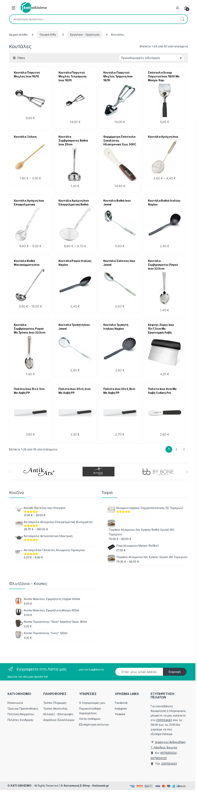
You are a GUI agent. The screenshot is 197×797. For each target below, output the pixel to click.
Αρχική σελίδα (18, 34)
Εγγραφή (175, 671)
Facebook (121, 702)
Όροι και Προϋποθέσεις (23, 708)
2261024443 (164, 720)
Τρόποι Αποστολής (55, 708)
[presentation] (187, 472)
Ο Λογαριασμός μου (92, 702)
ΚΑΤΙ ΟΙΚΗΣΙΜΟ (21, 785)
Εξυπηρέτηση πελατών (94, 724)
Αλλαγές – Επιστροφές (58, 714)
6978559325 (159, 758)
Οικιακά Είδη (48, 34)
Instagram (121, 708)
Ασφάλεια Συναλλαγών (58, 720)
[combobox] (93, 19)
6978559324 (168, 752)
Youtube (120, 714)
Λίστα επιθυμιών (90, 718)
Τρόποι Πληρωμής (55, 702)
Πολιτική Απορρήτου (21, 714)
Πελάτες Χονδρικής (20, 720)
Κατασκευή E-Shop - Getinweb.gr (86, 785)
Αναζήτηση (182, 19)
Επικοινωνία (15, 702)
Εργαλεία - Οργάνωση (84, 34)
